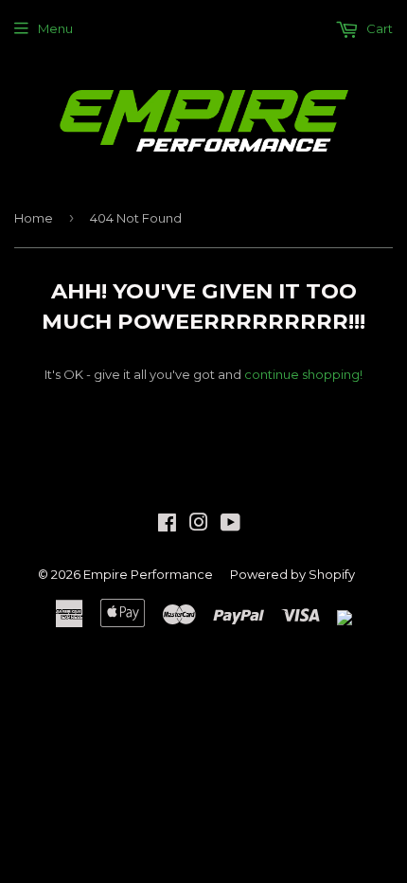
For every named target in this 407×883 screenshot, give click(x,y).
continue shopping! (303, 374)
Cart (378, 28)
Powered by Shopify (292, 574)
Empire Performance (148, 574)
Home (33, 217)
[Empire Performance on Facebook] (167, 524)
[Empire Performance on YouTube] (230, 524)
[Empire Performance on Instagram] (198, 524)
